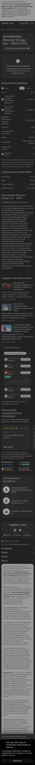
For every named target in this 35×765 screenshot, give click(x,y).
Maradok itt (17, 761)
